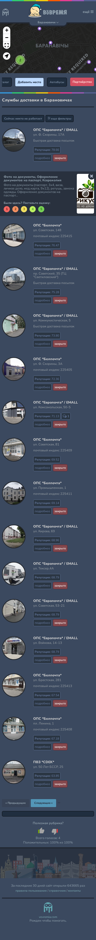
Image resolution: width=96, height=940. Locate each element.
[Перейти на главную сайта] (5, 13)
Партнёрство (82, 82)
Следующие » (43, 803)
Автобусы (57, 82)
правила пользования (31, 891)
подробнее (42, 158)
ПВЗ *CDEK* (43, 762)
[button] (59, 68)
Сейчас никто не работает (23, 119)
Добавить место (29, 82)
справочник (57, 891)
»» (59, 802)
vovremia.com (48, 917)
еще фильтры (60, 119)
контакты (74, 891)
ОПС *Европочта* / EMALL (55, 130)
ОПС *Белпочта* (47, 225)
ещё (87, 12)
